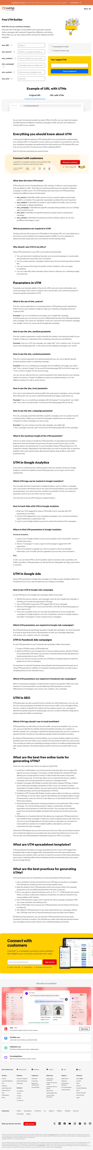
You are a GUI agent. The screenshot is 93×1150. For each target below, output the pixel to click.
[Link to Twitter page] (54, 1123)
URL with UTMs (57, 95)
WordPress (38, 1111)
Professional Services (65, 1084)
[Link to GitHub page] (90, 1123)
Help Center (64, 1078)
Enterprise (20, 1083)
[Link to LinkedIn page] (59, 1123)
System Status (65, 1089)
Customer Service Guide (51, 1083)
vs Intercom (20, 1100)
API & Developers (66, 1087)
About (79, 1078)
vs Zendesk (20, 1091)
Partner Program (81, 1092)
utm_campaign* (8, 64)
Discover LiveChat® (70, 162)
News (3, 1097)
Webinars (64, 1081)
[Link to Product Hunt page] (80, 1123)
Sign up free (49, 962)
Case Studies (35, 1087)
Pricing (4, 1078)
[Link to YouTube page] (70, 1123)
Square (28, 1114)
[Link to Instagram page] (75, 1123)
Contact (78, 1081)
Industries (34, 1078)
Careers (78, 1085)
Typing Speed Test (51, 1093)
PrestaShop (20, 1114)
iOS (65, 1069)
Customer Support (22, 1078)
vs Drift (19, 1093)
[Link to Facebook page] (65, 1123)
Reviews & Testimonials (35, 1084)
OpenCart (76, 1111)
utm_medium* (7, 58)
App (3, 1092)
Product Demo (6, 1090)
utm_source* (7, 52)
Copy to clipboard (69, 71)
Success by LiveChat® (49, 1079)
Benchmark (49, 1090)
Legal (77, 1097)
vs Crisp (19, 1095)
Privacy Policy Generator (50, 1096)
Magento (51, 1111)
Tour (3, 1083)
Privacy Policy (58, 1147)
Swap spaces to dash (61, 47)
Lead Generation (6, 1088)
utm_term (6, 79)
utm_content (7, 72)
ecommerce (53, 1134)
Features (4, 1085)
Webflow (59, 1111)
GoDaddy (67, 1111)
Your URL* (6, 45)
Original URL (35, 95)
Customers (35, 1081)
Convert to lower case (61, 51)
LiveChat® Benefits (7, 1081)
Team (78, 1083)
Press (78, 1090)
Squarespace (28, 1111)
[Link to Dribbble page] (85, 1123)
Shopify (19, 1111)
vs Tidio (19, 1098)
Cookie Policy (41, 1145)
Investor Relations (81, 1088)
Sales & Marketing (22, 1081)
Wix (45, 1111)
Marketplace (5, 1095)
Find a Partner (80, 1095)
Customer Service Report (51, 1087)
